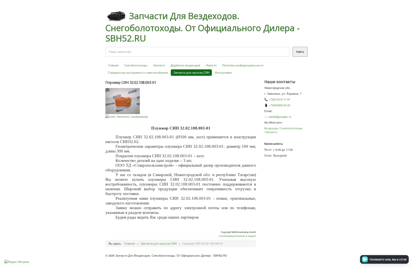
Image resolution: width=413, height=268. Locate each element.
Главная (113, 65)
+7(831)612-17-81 (279, 99)
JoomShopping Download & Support (237, 236)
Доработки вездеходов (185, 65)
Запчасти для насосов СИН (191, 72)
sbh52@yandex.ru (280, 117)
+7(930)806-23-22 (279, 105)
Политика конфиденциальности (242, 65)
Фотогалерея (223, 72)
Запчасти (159, 65)
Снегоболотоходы (135, 65)
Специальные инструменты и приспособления (138, 72)
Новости (211, 65)
